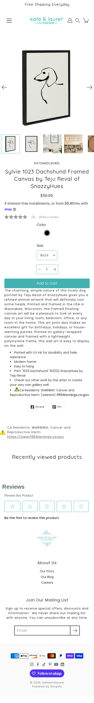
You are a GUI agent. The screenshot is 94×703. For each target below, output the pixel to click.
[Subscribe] (75, 630)
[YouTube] (56, 664)
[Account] (69, 20)
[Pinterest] (50, 664)
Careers (47, 582)
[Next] (89, 87)
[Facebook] (38, 664)
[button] (77, 20)
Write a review (49, 216)
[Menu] (9, 20)
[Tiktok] (44, 664)
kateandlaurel (53, 682)
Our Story (47, 571)
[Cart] (86, 20)
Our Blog (47, 577)
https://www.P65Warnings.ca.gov (35, 437)
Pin (59, 407)
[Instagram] (32, 664)
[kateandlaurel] (47, 20)
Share (39, 407)
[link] (21, 217)
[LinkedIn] (62, 664)
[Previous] (4, 87)
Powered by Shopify (47, 686)
